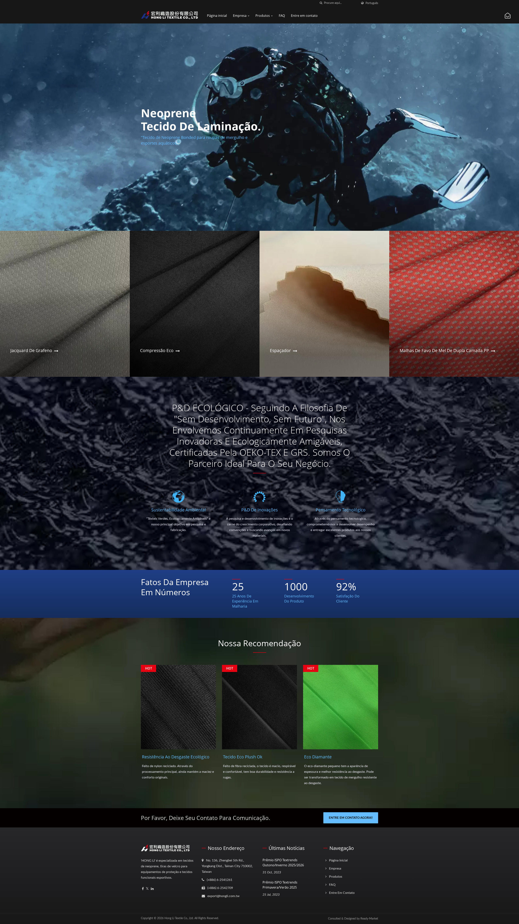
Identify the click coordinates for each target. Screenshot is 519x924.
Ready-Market (369, 918)
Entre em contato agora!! (351, 817)
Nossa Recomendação (259, 643)
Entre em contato (304, 15)
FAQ (282, 15)
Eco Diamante (318, 757)
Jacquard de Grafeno (31, 350)
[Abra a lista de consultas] (507, 16)
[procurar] (321, 3)
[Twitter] (147, 889)
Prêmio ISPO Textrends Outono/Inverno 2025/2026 (283, 862)
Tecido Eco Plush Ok (242, 757)
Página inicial (217, 15)
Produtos (263, 15)
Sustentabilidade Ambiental (178, 510)
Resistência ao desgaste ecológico (175, 757)
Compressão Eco (157, 350)
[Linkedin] (152, 889)
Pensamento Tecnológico (341, 510)
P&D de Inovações (259, 510)
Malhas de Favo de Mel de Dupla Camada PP (444, 350)
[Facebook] (143, 889)
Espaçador (280, 350)
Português (372, 3)
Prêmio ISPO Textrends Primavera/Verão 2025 (280, 885)
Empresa (240, 15)
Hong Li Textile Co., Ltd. (179, 918)
